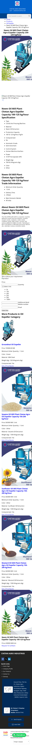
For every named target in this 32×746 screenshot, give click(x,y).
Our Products (7, 671)
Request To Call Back (8, 646)
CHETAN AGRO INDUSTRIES (18, 9)
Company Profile (8, 669)
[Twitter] (6, 660)
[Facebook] (2, 660)
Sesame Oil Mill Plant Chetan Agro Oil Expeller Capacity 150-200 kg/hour (16, 416)
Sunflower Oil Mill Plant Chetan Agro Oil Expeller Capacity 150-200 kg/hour (15, 490)
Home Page (6, 666)
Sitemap (5, 676)
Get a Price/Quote (8, 366)
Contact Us (6, 674)
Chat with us (20, 735)
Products (9, 21)
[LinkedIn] (9, 660)
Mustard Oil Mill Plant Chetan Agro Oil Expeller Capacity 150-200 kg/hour (14, 565)
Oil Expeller (10, 23)
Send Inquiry (17, 719)
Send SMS (17, 724)
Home (8, 19)
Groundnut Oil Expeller (11, 344)
